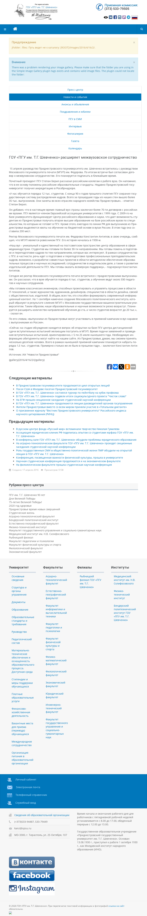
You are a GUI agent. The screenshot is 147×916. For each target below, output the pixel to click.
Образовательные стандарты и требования (23, 620)
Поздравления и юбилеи (75, 111)
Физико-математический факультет (56, 660)
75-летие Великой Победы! (25, 502)
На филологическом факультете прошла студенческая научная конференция (64, 464)
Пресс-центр (75, 89)
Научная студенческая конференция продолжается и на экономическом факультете (68, 461)
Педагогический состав (22, 641)
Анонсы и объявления (75, 104)
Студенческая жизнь (21, 513)
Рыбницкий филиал (21, 537)
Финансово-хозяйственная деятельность (21, 712)
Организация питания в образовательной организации (22, 758)
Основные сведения (18, 578)
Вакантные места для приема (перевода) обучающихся (22, 729)
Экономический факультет (25, 551)
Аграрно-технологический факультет (32, 516)
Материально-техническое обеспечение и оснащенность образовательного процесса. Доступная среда (23, 661)
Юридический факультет (54, 695)
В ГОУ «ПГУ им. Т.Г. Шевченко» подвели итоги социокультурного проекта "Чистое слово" (71, 396)
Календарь (75, 148)
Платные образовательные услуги (23, 697)
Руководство (19, 631)
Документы (18, 602)
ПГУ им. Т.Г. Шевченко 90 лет (27, 495)
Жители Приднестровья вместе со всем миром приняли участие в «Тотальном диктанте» (71, 407)
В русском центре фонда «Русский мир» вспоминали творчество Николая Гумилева (67, 429)
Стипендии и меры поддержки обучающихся (22, 683)
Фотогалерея (75, 133)
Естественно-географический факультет (34, 523)
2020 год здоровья (20, 505)
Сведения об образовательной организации (41, 815)
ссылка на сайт (116, 905)
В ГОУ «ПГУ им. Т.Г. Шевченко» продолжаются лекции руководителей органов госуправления (74, 403)
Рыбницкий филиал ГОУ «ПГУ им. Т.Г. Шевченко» (90, 582)
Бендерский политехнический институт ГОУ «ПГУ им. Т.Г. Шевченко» (125, 613)
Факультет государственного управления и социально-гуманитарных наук (55, 530)
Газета (75, 141)
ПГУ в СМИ (75, 119)
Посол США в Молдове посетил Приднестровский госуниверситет (57, 389)
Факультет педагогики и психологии (31, 541)
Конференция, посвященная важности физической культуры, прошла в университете (69, 457)
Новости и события (75, 97)
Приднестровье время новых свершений (34, 509)
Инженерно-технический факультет (54, 708)
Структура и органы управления (19, 591)
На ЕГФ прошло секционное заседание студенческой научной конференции (63, 399)
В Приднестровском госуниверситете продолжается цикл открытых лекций (63, 385)
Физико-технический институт (28, 527)
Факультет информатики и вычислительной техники (56, 611)
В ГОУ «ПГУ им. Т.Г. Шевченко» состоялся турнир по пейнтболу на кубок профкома (67, 392)
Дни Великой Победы (22, 498)
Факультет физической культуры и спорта (35, 544)
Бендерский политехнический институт (33, 520)
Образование (20, 609)
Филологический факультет (26, 548)
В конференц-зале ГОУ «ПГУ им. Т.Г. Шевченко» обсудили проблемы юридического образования (76, 439)
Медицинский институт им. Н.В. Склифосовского (39, 534)
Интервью (75, 126)
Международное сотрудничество (22, 743)
